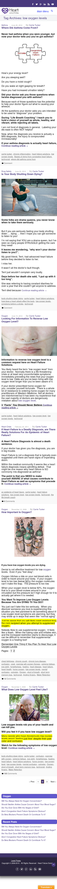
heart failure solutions (41, 154)
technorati (5, 159)
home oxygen (18, 669)
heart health (6, 669)
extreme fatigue (48, 664)
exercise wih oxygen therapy (28, 664)
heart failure (48, 666)
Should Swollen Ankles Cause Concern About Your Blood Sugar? (28, 804)
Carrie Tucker (34, 25)
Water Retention (43, 674)
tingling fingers (29, 674)
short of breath (33, 672)
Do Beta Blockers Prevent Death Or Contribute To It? (23, 814)
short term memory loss (25, 767)
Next (53, 781)
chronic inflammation (22, 154)
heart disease (35, 666)
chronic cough (21, 661)
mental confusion (30, 764)
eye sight (5, 666)
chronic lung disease (37, 661)
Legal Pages (16, 860)
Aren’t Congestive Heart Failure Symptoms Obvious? (23, 811)
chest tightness (7, 661)
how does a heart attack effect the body (17, 301)
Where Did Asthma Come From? (19, 27)
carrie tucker (6, 154)
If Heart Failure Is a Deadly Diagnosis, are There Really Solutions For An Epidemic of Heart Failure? (28, 432)
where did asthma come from (23, 159)
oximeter (14, 672)
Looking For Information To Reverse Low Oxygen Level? (24, 320)
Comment (7, 163)
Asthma (4, 25)
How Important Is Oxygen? (16, 512)
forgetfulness (15, 666)
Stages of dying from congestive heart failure (33, 156)
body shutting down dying (12, 298)
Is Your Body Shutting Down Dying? (21, 174)
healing (26, 666)
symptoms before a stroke (12, 304)
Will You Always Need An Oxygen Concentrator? (21, 801)
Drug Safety (6, 171)
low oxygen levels (43, 301)
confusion (5, 664)
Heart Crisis (6, 426)
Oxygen (4, 315)
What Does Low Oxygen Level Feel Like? (24, 689)
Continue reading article (14, 145)
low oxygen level (27, 400)
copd (13, 664)
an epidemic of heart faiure (12, 492)
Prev (31, 781)
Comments (9, 501)
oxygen (47, 569)
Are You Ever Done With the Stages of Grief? (20, 807)
